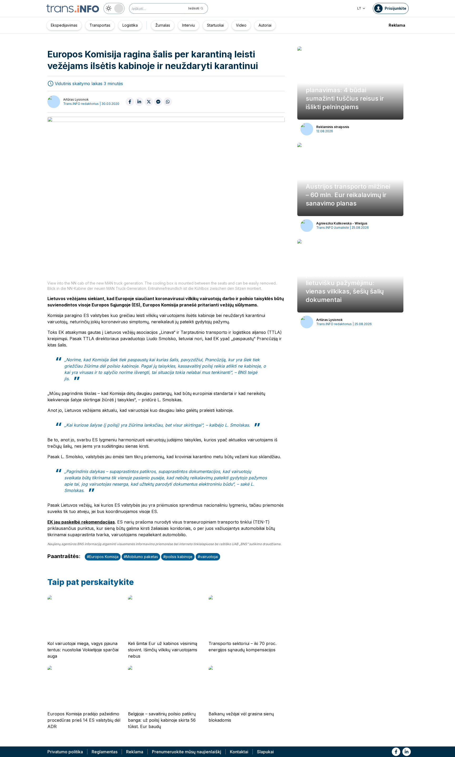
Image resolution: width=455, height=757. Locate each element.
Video (241, 25)
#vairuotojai (208, 556)
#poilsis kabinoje (177, 556)
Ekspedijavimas (64, 25)
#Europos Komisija (102, 556)
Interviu (188, 25)
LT (359, 8)
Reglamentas (104, 751)
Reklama (397, 25)
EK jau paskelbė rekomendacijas (81, 522)
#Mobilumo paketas (141, 556)
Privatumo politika (65, 751)
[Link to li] (406, 752)
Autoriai (265, 25)
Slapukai (265, 751)
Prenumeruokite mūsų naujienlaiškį (186, 751)
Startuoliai (215, 25)
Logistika (130, 25)
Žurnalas (162, 25)
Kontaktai (239, 751)
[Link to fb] (396, 752)
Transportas (100, 25)
